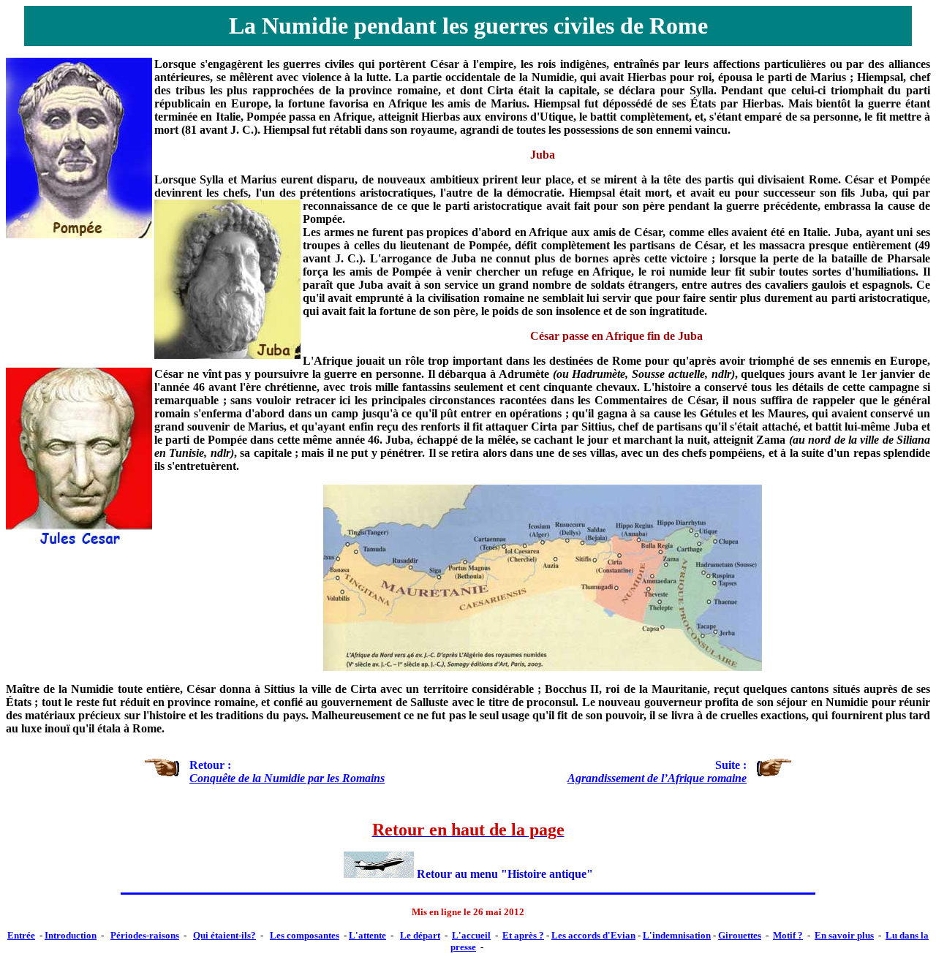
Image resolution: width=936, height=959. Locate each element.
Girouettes (739, 935)
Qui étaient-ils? (224, 935)
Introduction (71, 935)
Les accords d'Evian (593, 935)
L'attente (367, 935)
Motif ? (788, 935)
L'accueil (471, 935)
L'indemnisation (677, 935)
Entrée (21, 935)
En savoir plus (844, 935)
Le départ (420, 935)
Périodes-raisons (144, 935)
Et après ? (523, 935)
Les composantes (304, 935)
